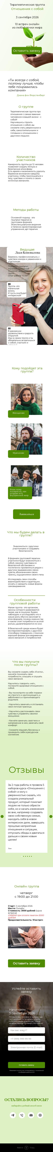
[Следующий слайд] (50, 816)
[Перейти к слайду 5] (29, 856)
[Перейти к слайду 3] (25, 856)
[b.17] (40, 1115)
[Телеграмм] (13, 1115)
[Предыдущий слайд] (2, 816)
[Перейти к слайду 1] (21, 856)
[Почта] (31, 1115)
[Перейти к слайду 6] (31, 856)
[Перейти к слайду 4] (27, 856)
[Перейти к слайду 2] (23, 856)
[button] (27, 50)
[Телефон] (22, 1115)
